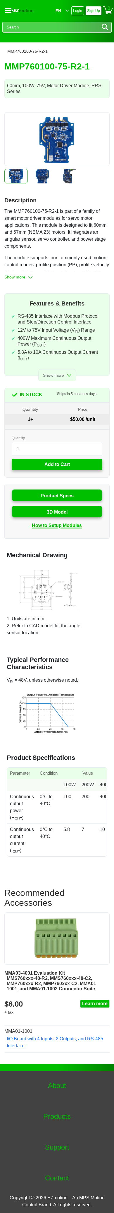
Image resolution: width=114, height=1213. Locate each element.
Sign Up (93, 11)
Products (57, 1116)
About (57, 1086)
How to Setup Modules (57, 525)
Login (77, 11)
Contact (57, 1178)
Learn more (95, 1003)
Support (57, 1147)
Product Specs (57, 495)
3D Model (57, 512)
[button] (16, 176)
